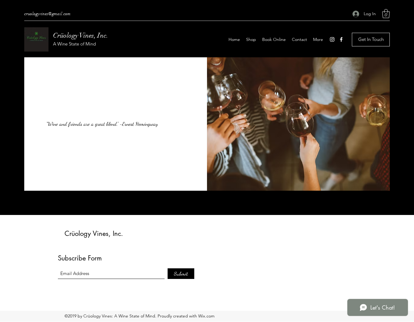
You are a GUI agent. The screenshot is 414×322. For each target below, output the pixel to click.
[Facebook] (341, 39)
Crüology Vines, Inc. (80, 35)
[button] (386, 13)
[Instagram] (332, 39)
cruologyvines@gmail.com (47, 13)
